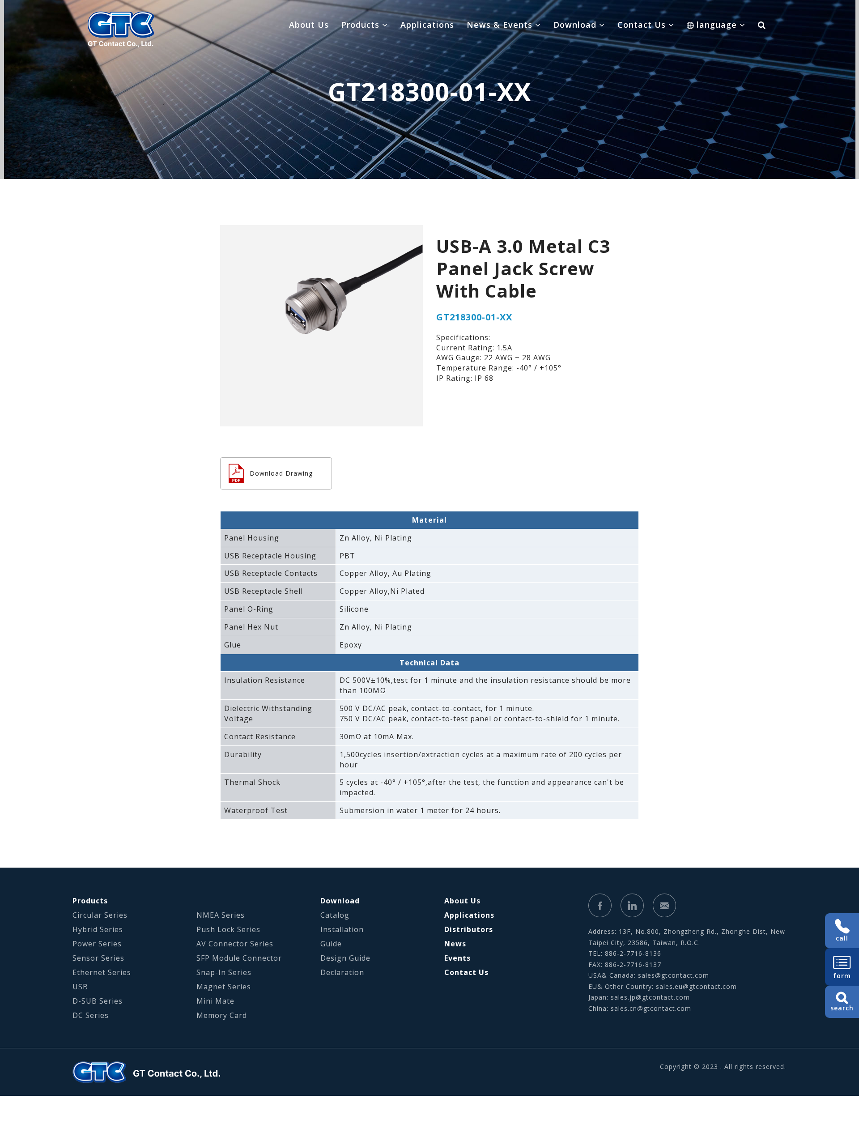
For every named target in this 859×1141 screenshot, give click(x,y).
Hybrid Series (97, 929)
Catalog (334, 915)
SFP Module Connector (239, 958)
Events (457, 958)
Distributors (468, 929)
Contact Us (466, 972)
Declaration (342, 972)
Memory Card (221, 1015)
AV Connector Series (234, 944)
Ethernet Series (101, 972)
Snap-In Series (223, 972)
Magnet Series (223, 987)
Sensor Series (98, 958)
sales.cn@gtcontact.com (651, 1008)
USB (80, 987)
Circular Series (100, 915)
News (455, 944)
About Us (309, 24)
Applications (427, 24)
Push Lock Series (228, 929)
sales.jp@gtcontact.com (650, 997)
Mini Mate (215, 1001)
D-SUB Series (97, 1001)
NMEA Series (220, 915)
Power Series (97, 944)
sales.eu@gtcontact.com (696, 986)
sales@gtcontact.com (673, 975)
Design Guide (345, 958)
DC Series (90, 1015)
